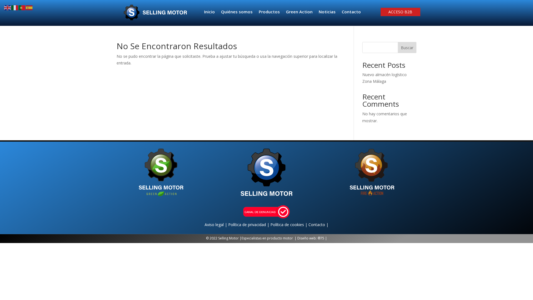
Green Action (299, 12)
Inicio (209, 12)
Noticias (327, 12)
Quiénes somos (237, 12)
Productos (269, 12)
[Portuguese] (22, 7)
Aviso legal (215, 224)
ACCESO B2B (400, 12)
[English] (7, 7)
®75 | (322, 238)
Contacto (351, 12)
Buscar (407, 47)
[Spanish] (29, 7)
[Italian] (15, 7)
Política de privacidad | (249, 224)
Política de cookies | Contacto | (299, 224)
